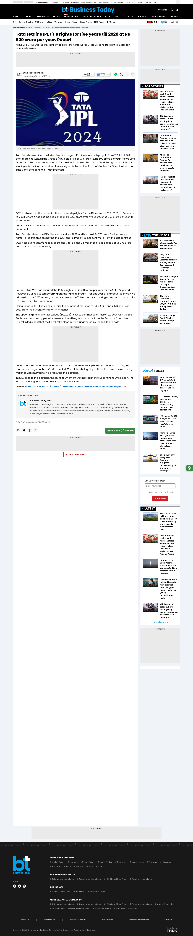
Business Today (41, 2)
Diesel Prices (86, 22)
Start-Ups (56, 866)
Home (16, 16)
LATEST (149, 508)
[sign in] (177, 9)
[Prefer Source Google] (87, 74)
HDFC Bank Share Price (116, 879)
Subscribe (162, 10)
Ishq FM (140, 2)
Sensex (55, 891)
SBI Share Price (58, 908)
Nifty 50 (66, 891)
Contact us (49, 919)
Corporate (122, 862)
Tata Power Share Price (126, 908)
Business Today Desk (33, 73)
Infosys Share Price (165, 904)
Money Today (158, 16)
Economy (74, 862)
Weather (58, 22)
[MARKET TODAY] (153, 371)
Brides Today (130, 2)
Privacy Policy (107, 919)
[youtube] (19, 886)
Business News (18, 27)
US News (39, 22)
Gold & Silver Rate (91, 16)
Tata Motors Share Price (63, 879)
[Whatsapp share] (115, 74)
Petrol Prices (71, 22)
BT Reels (111, 22)
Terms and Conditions (139, 919)
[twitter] (24, 886)
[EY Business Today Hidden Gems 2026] (164, 22)
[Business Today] (88, 10)
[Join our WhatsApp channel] (189, 470)
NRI (14, 22)
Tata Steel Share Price (142, 879)
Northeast (75, 2)
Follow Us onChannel (120, 430)
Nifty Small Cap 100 (98, 891)
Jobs (100, 866)
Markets (27, 16)
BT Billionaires (71, 16)
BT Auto (129, 16)
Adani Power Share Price (90, 879)
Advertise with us (78, 919)
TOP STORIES (153, 86)
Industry (141, 16)
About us (25, 919)
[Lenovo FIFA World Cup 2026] (152, 22)
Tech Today (88, 862)
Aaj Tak (148, 2)
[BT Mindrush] (174, 22)
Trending (153, 862)
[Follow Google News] (103, 74)
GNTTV (155, 2)
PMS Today (99, 22)
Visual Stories (138, 862)
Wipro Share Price (103, 908)
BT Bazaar (54, 2)
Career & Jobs (26, 22)
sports (28, 27)
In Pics (49, 22)
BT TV (55, 16)
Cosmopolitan (104, 2)
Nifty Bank (80, 891)
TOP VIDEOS (160, 235)
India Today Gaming (88, 2)
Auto (90, 866)
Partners (168, 919)
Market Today (58, 862)
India (107, 16)
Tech (116, 16)
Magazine (42, 16)
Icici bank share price (80, 908)
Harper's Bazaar (117, 2)
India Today (64, 2)
